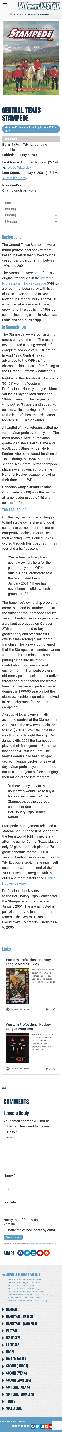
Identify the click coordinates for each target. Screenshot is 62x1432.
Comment (9, 1138)
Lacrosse (12, 1345)
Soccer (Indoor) (17, 1366)
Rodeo (10, 1351)
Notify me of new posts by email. (31, 1230)
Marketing (10, 209)
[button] (4, 4)
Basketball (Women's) (21, 1323)
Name (9, 1175)
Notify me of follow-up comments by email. (29, 1221)
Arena (8, 203)
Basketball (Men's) (19, 1316)
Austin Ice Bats (14, 178)
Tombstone (11, 139)
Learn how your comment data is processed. (42, 1243)
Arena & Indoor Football (23, 1275)
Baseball (12, 1309)
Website (10, 1202)
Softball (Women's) (20, 1394)
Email (9, 1189)
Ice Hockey (13, 1337)
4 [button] (27, 592)
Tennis (10, 1401)
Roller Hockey (16, 1359)
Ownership (10, 215)
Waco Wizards (18, 167)
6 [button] (20, 816)
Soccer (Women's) (18, 1380)
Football (12, 1330)
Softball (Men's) (18, 1387)
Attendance (11, 221)
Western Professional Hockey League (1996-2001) (31, 129)
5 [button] (23, 669)
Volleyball (14, 1408)
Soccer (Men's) (16, 1373)
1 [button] (39, 153)
